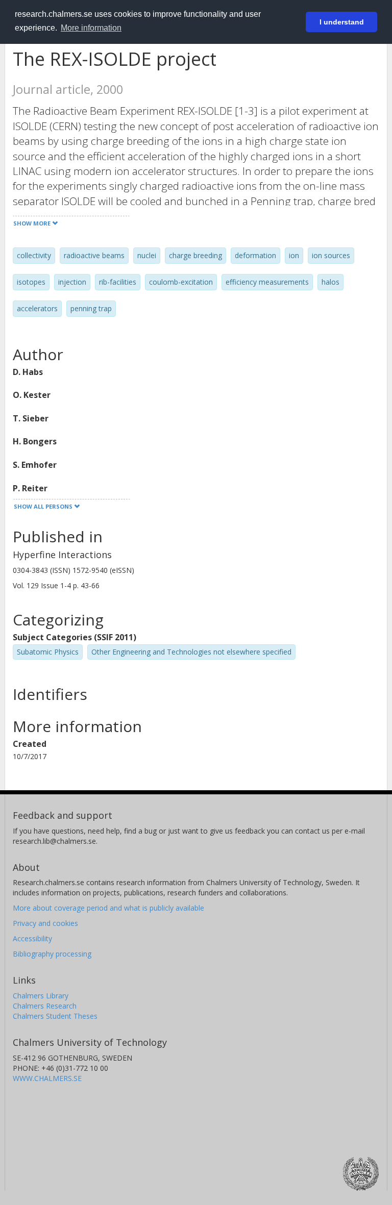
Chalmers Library (40, 995)
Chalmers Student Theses (55, 1016)
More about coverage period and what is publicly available (108, 908)
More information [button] (91, 27)
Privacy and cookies (45, 923)
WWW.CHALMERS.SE (47, 1078)
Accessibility (32, 938)
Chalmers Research (45, 1006)
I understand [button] (342, 22)
